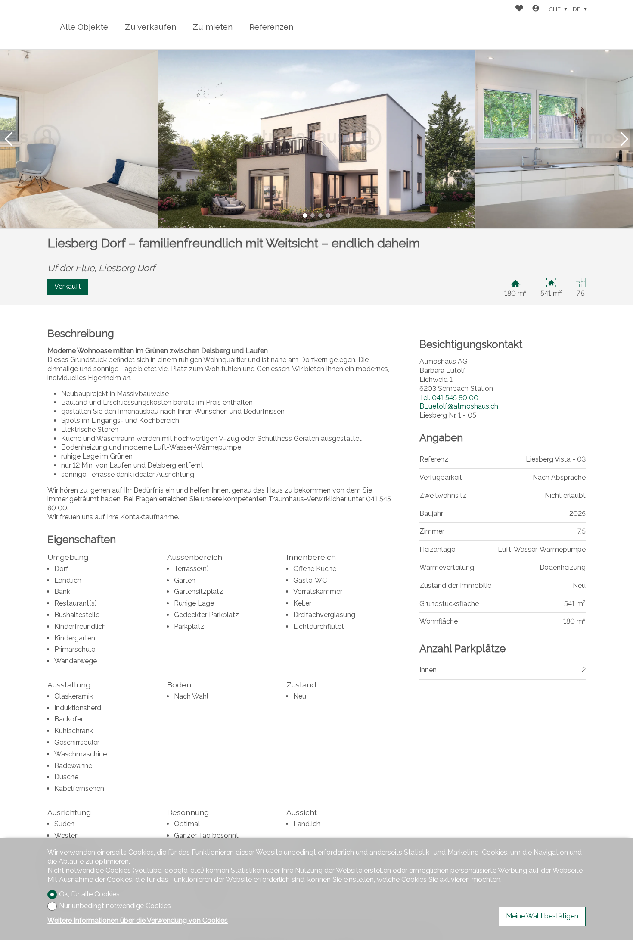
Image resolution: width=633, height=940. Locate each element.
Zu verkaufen (150, 26)
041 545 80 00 (448, 397)
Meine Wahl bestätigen (542, 916)
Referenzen (271, 26)
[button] (8, 139)
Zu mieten (212, 26)
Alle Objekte (84, 26)
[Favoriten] (519, 9)
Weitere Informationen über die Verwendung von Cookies (137, 920)
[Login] (536, 9)
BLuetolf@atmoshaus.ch (458, 406)
